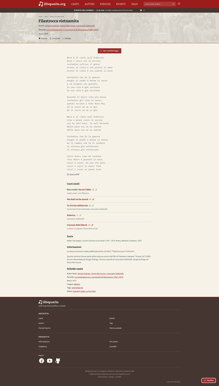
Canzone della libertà (77, 225)
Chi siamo (114, 341)
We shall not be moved (77, 199)
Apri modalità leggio (111, 51)
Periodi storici (44, 328)
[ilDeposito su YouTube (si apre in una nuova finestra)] (50, 361)
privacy (111, 377)
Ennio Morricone (68, 26)
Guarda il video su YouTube (84, 291)
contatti (118, 377)
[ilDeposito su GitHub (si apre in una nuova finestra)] (58, 361)
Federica (71, 215)
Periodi (105, 4)
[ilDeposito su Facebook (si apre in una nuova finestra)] (42, 361)
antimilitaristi (77, 287)
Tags (134, 4)
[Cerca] (173, 4)
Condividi (56, 38)
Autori (89, 4)
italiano (77, 284)
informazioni (102, 377)
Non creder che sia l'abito (79, 189)
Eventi (121, 4)
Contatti (113, 346)
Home (40, 17)
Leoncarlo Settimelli (85, 26)
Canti (75, 4)
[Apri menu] (179, 4)
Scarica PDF (74, 174)
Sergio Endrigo (52, 26)
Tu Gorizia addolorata (77, 205)
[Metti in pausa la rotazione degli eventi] (141, 10)
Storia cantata (115, 328)
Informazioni (44, 341)
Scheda (68, 38)
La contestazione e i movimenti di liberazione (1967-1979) (72, 30)
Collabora (43, 346)
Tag (111, 323)
